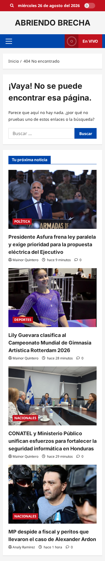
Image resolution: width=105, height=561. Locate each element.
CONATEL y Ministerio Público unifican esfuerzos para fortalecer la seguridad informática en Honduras (52, 440)
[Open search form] (12, 5)
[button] (9, 41)
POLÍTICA (22, 221)
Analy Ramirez (24, 547)
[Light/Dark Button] (89, 5)
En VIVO (90, 41)
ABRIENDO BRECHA (52, 23)
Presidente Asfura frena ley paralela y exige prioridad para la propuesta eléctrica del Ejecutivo (52, 244)
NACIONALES (25, 418)
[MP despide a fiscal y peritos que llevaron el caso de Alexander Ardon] (52, 494)
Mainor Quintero (25, 259)
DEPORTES (22, 319)
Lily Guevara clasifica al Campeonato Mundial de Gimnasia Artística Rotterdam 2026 (49, 342)
